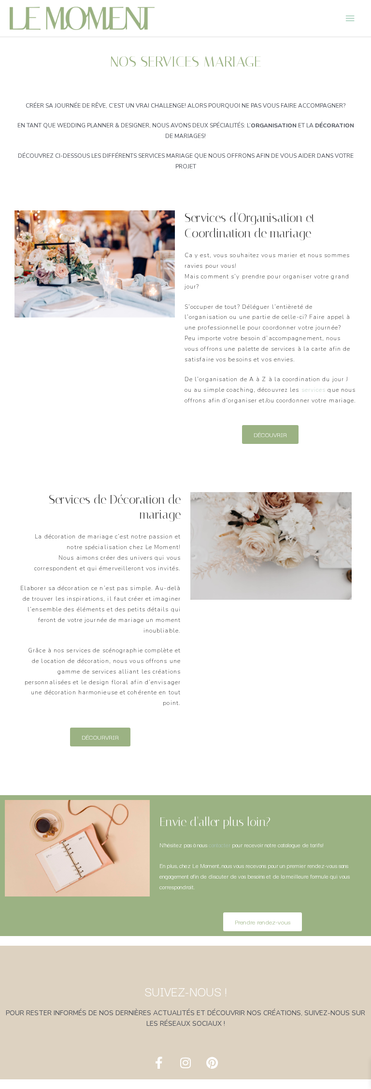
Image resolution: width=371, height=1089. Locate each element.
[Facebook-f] (159, 1062)
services (313, 390)
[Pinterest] (212, 1062)
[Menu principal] (350, 18)
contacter (219, 844)
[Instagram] (185, 1062)
